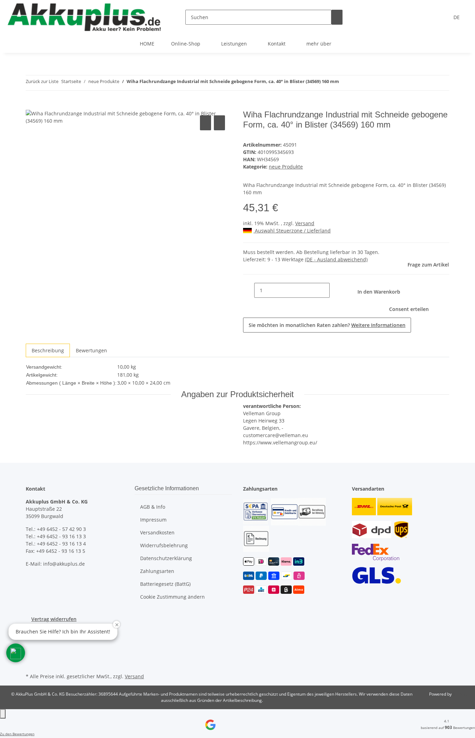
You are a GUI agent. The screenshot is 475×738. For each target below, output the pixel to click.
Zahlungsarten (157, 571)
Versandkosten (157, 532)
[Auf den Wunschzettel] (219, 122)
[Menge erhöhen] (335, 290)
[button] (16, 653)
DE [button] (457, 17)
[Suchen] (337, 17)
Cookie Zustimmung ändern (172, 596)
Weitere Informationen (378, 325)
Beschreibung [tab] (48, 350)
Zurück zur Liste (42, 81)
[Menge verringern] (248, 290)
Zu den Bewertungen (17, 733)
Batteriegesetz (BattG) (165, 584)
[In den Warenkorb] (31, 106)
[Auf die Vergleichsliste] (205, 122)
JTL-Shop (461, 694)
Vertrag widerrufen (54, 619)
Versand (304, 223)
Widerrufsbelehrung (164, 545)
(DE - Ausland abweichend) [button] (336, 259)
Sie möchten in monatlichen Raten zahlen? (327, 325)
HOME (147, 43)
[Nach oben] (3, 714)
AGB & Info (152, 506)
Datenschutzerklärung (166, 558)
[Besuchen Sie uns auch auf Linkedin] (31, 663)
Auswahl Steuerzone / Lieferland (292, 230)
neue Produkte (286, 166)
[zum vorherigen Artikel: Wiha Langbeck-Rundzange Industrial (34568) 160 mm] (344, 82)
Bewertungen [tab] (91, 350)
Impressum (153, 519)
